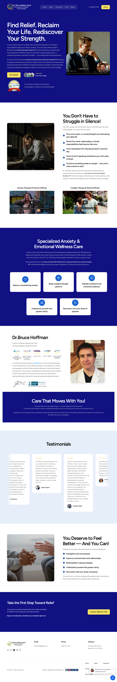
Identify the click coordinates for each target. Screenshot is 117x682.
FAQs (66, 7)
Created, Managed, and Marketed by (53, 670)
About (51, 7)
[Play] (32, 202)
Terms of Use (89, 674)
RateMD (36, 363)
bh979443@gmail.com (41, 646)
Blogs (72, 7)
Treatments (58, 7)
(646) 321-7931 (65, 646)
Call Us (87, 669)
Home (45, 7)
